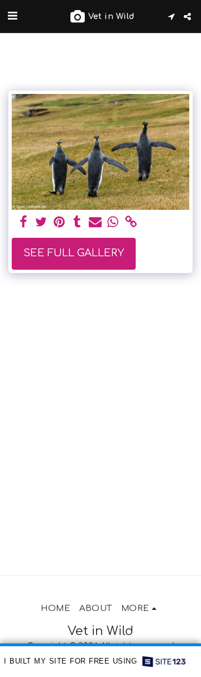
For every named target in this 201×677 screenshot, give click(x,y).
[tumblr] (77, 222)
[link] (131, 222)
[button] (12, 16)
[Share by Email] (95, 222)
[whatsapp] (113, 222)
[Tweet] (41, 222)
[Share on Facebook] (23, 222)
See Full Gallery (73, 252)
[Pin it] (59, 222)
